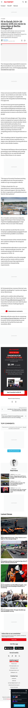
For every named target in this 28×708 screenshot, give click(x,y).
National (16, 5)
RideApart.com (14, 672)
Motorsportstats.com (14, 670)
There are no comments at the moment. (14, 427)
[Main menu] (1, 2)
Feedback (14, 678)
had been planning (13, 222)
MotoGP (9, 5)
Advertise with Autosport (14, 685)
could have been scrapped (14, 232)
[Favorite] (21, 40)
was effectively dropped (14, 300)
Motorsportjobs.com (14, 665)
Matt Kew (5, 39)
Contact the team (14, 687)
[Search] (23, 2)
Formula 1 (3, 5)
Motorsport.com (14, 668)
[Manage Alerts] (15, 401)
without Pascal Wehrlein (11, 318)
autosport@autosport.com (14, 682)
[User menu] (25, 2)
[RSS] (19, 656)
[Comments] (25, 40)
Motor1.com (14, 663)
